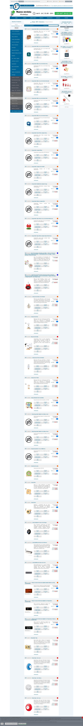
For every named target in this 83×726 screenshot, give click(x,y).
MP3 (12, 95)
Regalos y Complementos (16, 72)
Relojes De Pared (14, 100)
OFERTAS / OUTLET (15, 61)
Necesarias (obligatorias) (11, 723)
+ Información (36, 60)
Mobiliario (13, 55)
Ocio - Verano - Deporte (15, 58)
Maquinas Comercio (15, 87)
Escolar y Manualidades (16, 39)
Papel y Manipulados (15, 66)
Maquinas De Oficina (15, 50)
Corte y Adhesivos (15, 36)
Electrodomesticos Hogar (16, 80)
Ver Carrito (50, 1)
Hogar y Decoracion (15, 44)
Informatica (14, 47)
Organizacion (14, 63)
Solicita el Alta (21, 1)
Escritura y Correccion (15, 42)
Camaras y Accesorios (15, 77)
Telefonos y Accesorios (15, 108)
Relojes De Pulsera (15, 103)
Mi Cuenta (56, 1)
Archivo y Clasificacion (15, 31)
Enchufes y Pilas (14, 82)
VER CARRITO (66, 28)
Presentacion (14, 69)
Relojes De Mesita (15, 98)
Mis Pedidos (62, 1)
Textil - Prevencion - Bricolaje (16, 111)
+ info (2, 723)
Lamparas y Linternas (15, 85)
